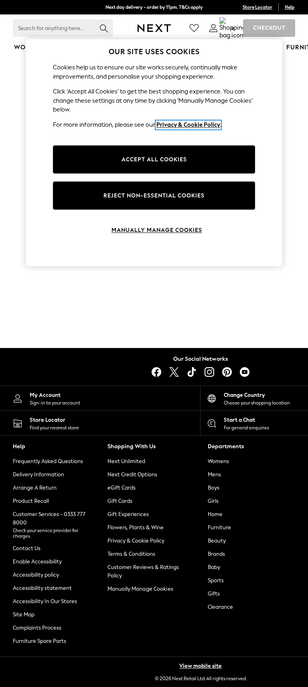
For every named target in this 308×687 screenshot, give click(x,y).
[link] (213, 28)
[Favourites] (194, 28)
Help (289, 7)
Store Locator (257, 7)
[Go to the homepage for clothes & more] (154, 28)
